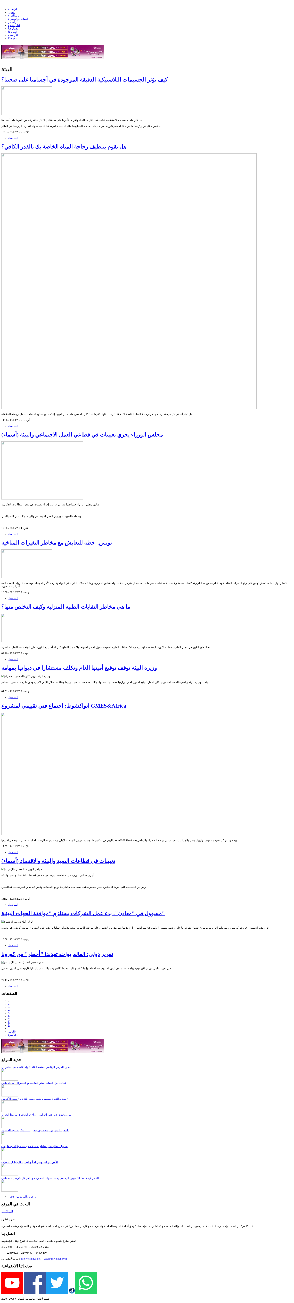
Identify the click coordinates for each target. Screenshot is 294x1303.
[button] (3, 3)
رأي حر (12, 22)
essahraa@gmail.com (55, 1258)
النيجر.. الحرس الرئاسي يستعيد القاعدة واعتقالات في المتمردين (36, 1067)
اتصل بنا (12, 31)
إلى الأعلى (7, 1211)
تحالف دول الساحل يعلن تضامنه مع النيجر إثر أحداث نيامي (33, 1082)
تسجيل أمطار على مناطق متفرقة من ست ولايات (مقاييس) (34, 1146)
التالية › (12, 1031)
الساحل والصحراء (18, 18)
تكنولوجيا (13, 28)
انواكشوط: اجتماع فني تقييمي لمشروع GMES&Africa (63, 706)
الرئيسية (13, 9)
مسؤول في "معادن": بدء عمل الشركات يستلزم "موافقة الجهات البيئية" (83, 913)
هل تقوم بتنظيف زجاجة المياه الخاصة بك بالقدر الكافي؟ (63, 146)
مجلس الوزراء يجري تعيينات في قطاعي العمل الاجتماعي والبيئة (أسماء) (82, 434)
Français (12, 38)
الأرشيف (13, 35)
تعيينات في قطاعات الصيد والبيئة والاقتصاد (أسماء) (58, 861)
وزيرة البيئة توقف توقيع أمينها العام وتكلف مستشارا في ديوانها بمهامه (79, 668)
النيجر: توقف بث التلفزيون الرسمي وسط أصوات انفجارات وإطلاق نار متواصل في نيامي (50, 1178)
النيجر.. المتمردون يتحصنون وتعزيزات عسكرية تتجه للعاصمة (35, 1130)
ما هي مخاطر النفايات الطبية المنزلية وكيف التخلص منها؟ (65, 607)
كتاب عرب (14, 25)
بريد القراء (14, 15)
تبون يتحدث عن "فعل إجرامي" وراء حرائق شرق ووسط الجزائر (36, 1114)
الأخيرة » (13, 1034)
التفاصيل (13, 138)
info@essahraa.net (30, 1258)
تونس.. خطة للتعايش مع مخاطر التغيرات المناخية (56, 543)
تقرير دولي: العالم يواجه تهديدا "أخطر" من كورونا (57, 954)
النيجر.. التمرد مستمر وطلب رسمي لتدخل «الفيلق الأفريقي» (35, 1098)
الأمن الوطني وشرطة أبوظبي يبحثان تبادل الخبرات (29, 1162)
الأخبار (11, 12)
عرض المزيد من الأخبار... (22, 1196)
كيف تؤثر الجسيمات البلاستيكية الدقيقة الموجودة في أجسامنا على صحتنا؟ (84, 80)
